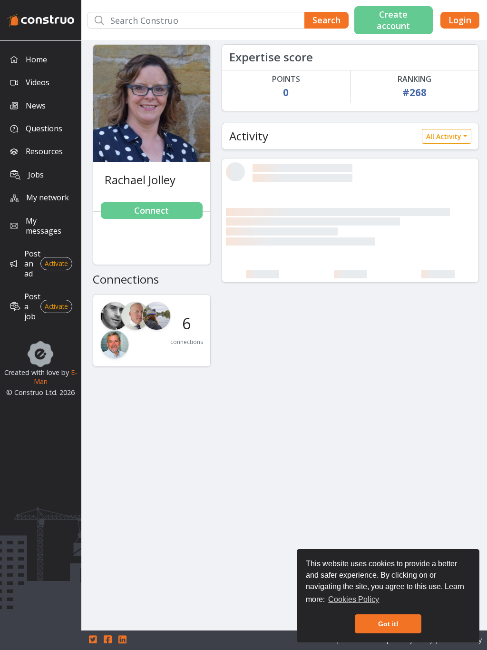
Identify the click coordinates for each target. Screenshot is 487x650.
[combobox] (218, 20)
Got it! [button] (388, 624)
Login (459, 20)
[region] (40, 345)
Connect (151, 210)
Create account (393, 20)
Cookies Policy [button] (353, 599)
